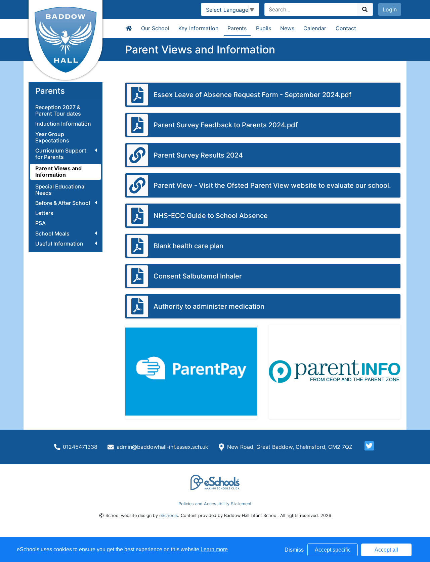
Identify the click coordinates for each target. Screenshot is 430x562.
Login (390, 9)
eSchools (168, 515)
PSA (40, 223)
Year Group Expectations (52, 137)
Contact (346, 28)
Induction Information (63, 124)
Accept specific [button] (333, 550)
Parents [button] (237, 28)
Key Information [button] (198, 28)
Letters (44, 213)
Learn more (214, 549)
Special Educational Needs (60, 189)
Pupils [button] (263, 28)
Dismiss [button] (294, 550)
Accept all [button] (386, 550)
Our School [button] (155, 28)
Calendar (314, 28)
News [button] (287, 28)
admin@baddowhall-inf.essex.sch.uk (162, 446)
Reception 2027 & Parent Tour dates (58, 110)
